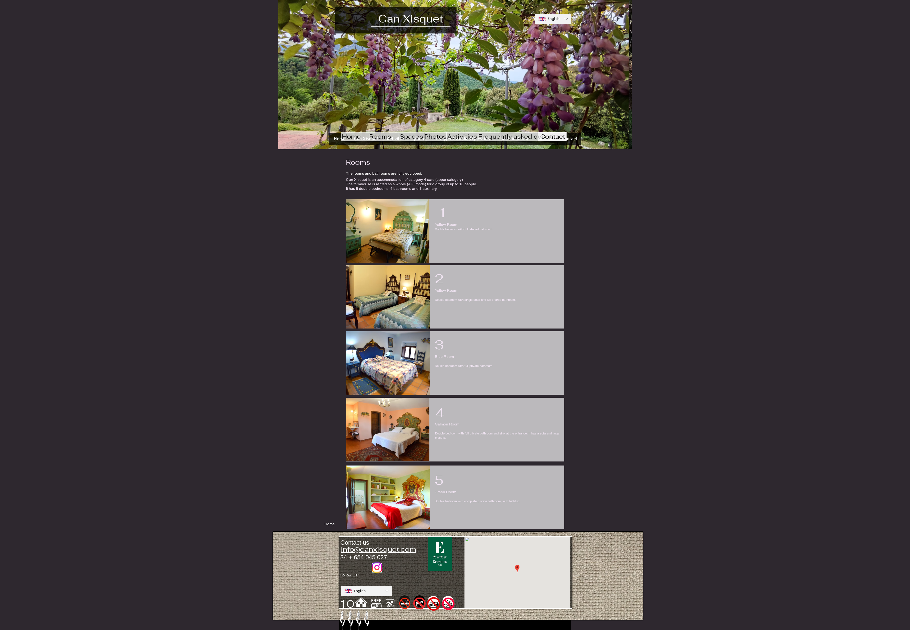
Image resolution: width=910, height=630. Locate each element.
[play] (624, 142)
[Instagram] (377, 567)
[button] (455, 74)
